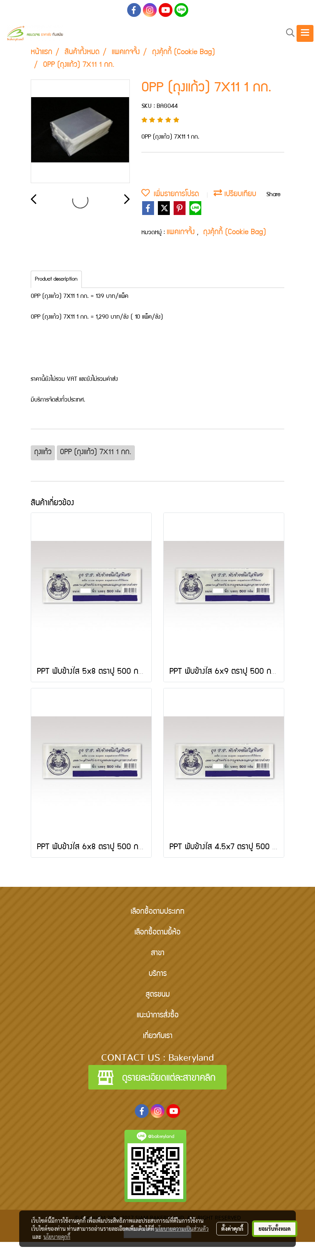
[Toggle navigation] (305, 33)
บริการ (158, 974)
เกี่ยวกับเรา (157, 1036)
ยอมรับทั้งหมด (275, 1228)
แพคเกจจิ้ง (182, 233)
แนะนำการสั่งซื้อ (158, 1016)
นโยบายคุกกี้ (56, 1236)
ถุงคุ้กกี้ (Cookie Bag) (234, 233)
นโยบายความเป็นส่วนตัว (182, 1228)
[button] (287, 33)
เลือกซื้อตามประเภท (157, 912)
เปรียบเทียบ (239, 195)
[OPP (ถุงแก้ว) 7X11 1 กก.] (80, 132)
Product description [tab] (56, 279)
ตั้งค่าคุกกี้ (232, 1228)
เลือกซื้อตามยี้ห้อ (157, 933)
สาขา (157, 954)
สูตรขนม (158, 995)
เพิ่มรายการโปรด (174, 195)
